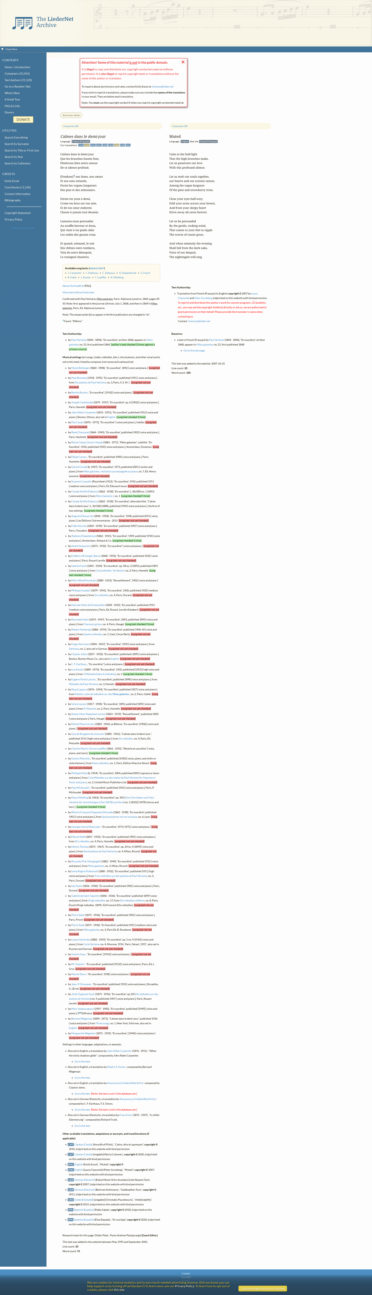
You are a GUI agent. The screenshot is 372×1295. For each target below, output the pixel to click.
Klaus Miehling (79, 797)
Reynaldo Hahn (80, 619)
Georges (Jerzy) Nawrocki (85, 826)
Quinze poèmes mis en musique (119, 816)
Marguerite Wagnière (83, 1033)
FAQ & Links (12, 106)
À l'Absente (89, 708)
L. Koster (86, 277)
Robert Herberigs (81, 629)
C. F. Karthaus (79, 664)
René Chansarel (80, 432)
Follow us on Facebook (23, 227)
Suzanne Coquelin (81, 481)
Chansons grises (92, 624)
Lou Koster (77, 669)
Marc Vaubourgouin (82, 1008)
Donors (9, 112)
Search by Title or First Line (22, 150)
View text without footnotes (78, 292)
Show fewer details (71, 115)
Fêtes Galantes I (105, 496)
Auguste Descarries (82, 516)
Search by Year (14, 156)
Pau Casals (77, 422)
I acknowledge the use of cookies (262, 1288)
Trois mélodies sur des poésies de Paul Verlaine (120, 875)
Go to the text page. (194, 350)
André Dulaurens (81, 546)
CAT (81, 145)
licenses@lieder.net (163, 86)
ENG (92, 145)
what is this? (97, 268)
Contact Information (18, 193)
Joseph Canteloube (82, 402)
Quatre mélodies (92, 634)
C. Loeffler (101, 277)
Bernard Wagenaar (82, 1018)
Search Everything (16, 137)
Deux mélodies (100, 763)
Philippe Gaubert (81, 590)
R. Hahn (72, 277)
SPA (122, 145)
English (111, 417)
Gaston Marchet (80, 758)
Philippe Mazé (79, 773)
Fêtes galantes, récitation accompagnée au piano (110, 471)
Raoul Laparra (79, 689)
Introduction (22, 67)
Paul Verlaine (78, 339)
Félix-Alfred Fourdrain (83, 580)
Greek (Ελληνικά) (83, 1199)
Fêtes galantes (96, 865)
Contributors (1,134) (18, 187)
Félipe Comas (78, 456)
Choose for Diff (70, 126)
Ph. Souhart (78, 964)
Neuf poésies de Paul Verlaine (100, 851)
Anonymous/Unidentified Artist (125, 1083)
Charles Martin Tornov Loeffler (88, 748)
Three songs (102, 1023)
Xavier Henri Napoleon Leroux (88, 714)
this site (119, 1290)
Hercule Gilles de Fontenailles (88, 605)
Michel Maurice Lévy (83, 724)
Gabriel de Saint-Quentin (85, 895)
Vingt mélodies (96, 900)
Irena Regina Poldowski (84, 871)
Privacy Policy (14, 219)
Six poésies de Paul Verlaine (90, 382)
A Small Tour (12, 99)
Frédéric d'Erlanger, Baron (86, 555)
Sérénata (74, 648)
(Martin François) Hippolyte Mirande (92, 812)
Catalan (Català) (83, 1144)
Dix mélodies (82, 841)
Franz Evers (125, 1115)
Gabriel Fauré (79, 565)
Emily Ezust (12, 181)
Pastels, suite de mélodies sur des (102, 694)
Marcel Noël (78, 836)
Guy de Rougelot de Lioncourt (88, 733)
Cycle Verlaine (91, 944)
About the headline (73, 285)
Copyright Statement (18, 213)
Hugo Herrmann (80, 644)
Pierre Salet (78, 915)
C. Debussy (92, 272)
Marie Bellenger (80, 367)
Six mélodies (101, 595)
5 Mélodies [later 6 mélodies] (99, 674)
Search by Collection (18, 163)
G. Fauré (145, 272)
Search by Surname (17, 143)
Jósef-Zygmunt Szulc (83, 994)
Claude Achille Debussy (84, 491)
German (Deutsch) (84, 1179)
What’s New (12, 93)
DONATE (23, 119)
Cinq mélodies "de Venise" (110, 570)
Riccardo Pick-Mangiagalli (86, 861)
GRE (117, 145)
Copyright (186, 1277)
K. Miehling (117, 277)
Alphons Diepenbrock (83, 535)
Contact (186, 1273)
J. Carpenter (75, 272)
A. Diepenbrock (127, 272)
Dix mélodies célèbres (132, 900)
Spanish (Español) (84, 1209)
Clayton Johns (79, 654)
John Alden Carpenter (83, 412)
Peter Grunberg (203, 298)
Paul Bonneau (79, 377)
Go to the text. (83, 1061)
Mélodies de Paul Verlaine (83, 684)
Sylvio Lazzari (79, 703)
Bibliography (13, 200)
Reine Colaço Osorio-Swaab (87, 442)
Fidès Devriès (79, 525)
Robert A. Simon (116, 1066)
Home (8, 67)
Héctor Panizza (79, 846)
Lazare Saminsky (80, 939)
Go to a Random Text (18, 86)
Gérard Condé (79, 466)
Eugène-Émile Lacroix (83, 679)
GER (105, 145)
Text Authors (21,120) (18, 80)
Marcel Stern (78, 974)
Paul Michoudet (80, 787)
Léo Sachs (76, 885)
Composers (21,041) (17, 73)
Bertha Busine (79, 392)
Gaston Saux (78, 954)
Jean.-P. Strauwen (81, 984)
